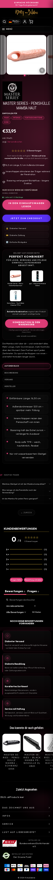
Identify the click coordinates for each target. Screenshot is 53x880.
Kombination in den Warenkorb (26, 323)
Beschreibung (11, 373)
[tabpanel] (26, 611)
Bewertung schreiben (33, 580)
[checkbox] (36, 612)
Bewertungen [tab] (15, 591)
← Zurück (26, 513)
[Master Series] (26, 91)
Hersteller (10, 386)
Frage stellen (16, 580)
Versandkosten (14, 141)
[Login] (24, 21)
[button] (26, 549)
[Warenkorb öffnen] (31, 21)
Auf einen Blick (12, 366)
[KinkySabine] (26, 12)
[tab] (33, 591)
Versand (9, 380)
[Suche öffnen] (4, 21)
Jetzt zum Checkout (26, 218)
